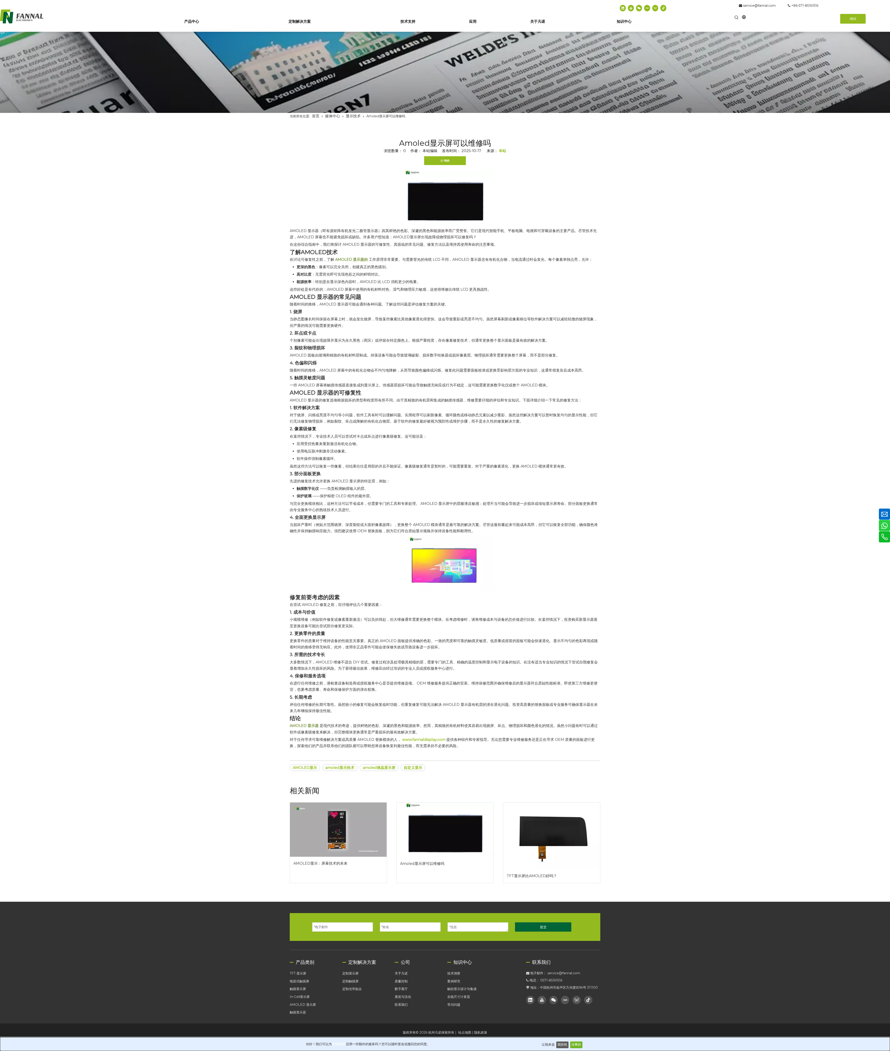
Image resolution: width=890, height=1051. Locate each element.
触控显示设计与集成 (462, 989)
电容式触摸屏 (299, 981)
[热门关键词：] (736, 17)
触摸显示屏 (298, 989)
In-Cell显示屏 (300, 997)
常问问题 (453, 1005)
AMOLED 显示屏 (303, 1005)
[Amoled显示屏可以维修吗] (445, 830)
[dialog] (445, 1044)
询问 (853, 19)
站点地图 (464, 1032)
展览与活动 (403, 997)
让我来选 (548, 1044)
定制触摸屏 (350, 981)
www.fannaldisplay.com (423, 739)
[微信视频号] (655, 8)
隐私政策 (480, 1032)
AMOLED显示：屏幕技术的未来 (320, 863)
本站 (502, 151)
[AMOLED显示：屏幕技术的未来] (338, 830)
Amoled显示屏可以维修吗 (422, 863)
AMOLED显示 (305, 767)
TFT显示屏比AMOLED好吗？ (532, 876)
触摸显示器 (298, 1012)
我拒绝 (562, 1044)
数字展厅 (401, 989)
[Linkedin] (623, 8)
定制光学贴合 (352, 989)
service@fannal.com (759, 5)
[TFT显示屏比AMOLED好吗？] (551, 836)
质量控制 (401, 981)
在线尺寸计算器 (458, 997)
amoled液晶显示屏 (379, 767)
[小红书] (647, 8)
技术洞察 (453, 973)
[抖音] (663, 8)
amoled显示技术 (339, 767)
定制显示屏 (350, 973)
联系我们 (401, 1005)
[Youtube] (631, 8)
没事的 (576, 1044)
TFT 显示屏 (298, 973)
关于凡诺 (401, 973)
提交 (543, 927)
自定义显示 (413, 767)
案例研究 (453, 981)
